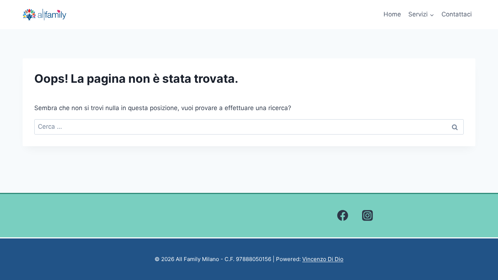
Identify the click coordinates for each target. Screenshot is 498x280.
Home (392, 14)
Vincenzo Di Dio (322, 259)
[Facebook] (343, 216)
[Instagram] (367, 216)
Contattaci (456, 14)
